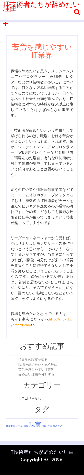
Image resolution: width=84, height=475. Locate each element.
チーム (19, 426)
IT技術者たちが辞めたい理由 (41, 7)
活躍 (26, 426)
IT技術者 (10, 426)
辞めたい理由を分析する (36, 374)
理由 (44, 426)
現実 (35, 425)
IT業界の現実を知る (33, 360)
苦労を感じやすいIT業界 (36, 369)
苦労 (50, 426)
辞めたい (57, 426)
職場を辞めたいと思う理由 (37, 364)
